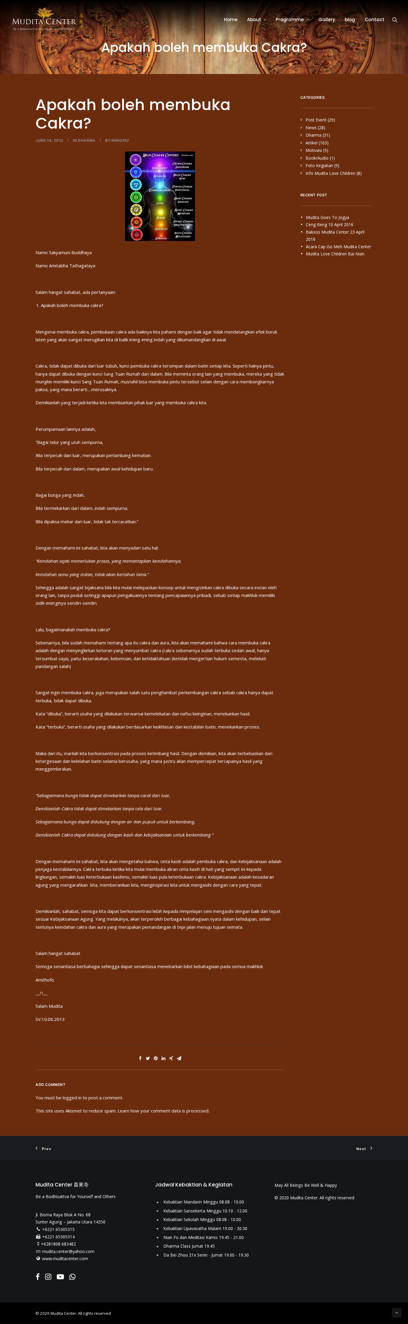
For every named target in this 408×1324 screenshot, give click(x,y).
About (254, 19)
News (311, 127)
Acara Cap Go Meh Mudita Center (338, 246)
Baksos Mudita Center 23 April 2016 (335, 235)
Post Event (316, 120)
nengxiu (120, 140)
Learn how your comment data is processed (163, 1111)
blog (350, 19)
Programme (290, 19)
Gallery (326, 19)
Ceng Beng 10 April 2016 (329, 224)
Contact (374, 19)
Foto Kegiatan (319, 165)
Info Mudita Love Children (330, 173)
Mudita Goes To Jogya (327, 217)
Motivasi (314, 150)
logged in (72, 1098)
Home (230, 19)
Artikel (311, 143)
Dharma (87, 140)
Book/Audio (317, 158)
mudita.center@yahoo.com (68, 1251)
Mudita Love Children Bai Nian (335, 254)
